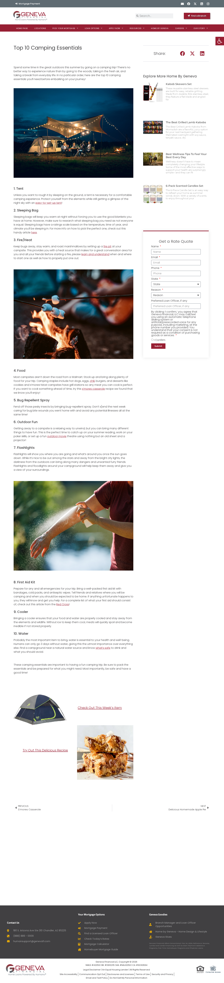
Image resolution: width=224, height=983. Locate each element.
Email (154, 257)
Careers (179, 28)
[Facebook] (189, 4)
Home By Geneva (160, 28)
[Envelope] (182, 4)
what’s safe (103, 648)
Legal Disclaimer (92, 969)
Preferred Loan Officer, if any (169, 301)
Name (155, 246)
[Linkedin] (202, 4)
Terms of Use (143, 974)
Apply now (114, 28)
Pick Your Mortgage (63, 28)
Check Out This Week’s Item (100, 707)
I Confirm (159, 340)
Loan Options (92, 28)
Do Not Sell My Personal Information (128, 977)
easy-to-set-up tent (48, 203)
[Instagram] (208, 4)
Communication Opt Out (92, 974)
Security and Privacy (162, 974)
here (34, 232)
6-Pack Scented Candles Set (184, 185)
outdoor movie (56, 436)
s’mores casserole (93, 389)
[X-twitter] (195, 4)
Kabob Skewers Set (179, 84)
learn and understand (95, 254)
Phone (155, 268)
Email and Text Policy (97, 977)
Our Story (199, 28)
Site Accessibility (68, 974)
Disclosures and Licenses (120, 974)
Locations (40, 28)
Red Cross (62, 604)
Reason (156, 290)
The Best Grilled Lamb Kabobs (186, 122)
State (155, 279)
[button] (182, 53)
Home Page (22, 28)
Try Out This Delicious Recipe (45, 750)
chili (92, 381)
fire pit (107, 246)
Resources (136, 28)
